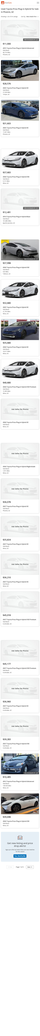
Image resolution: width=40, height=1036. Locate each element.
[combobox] (33, 16)
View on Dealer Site (29, 39)
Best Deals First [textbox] (32, 16)
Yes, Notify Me (19, 856)
